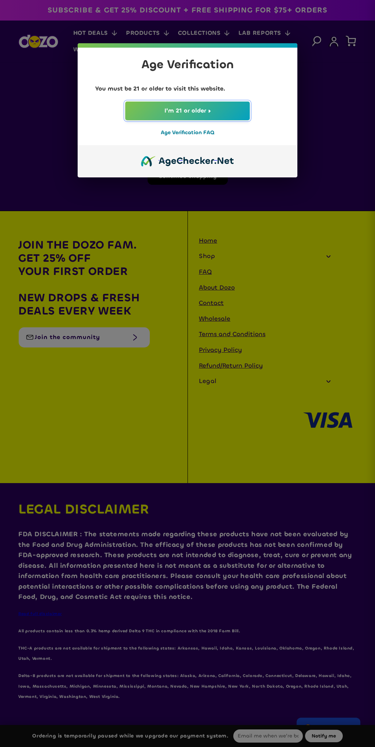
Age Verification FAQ (187, 132)
